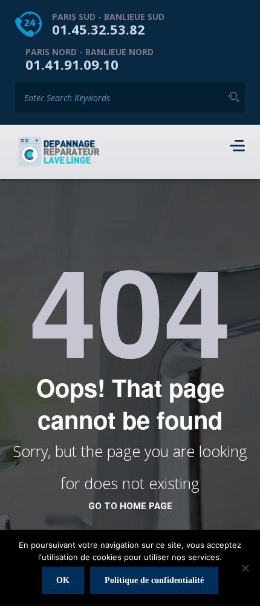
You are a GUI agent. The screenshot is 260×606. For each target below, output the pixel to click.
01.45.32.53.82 (98, 29)
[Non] (245, 568)
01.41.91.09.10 (72, 64)
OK (63, 580)
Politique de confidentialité (154, 580)
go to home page (130, 506)
